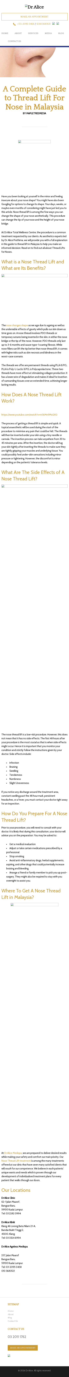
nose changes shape (17, 325)
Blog (10, 1318)
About (18, 33)
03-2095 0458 (26, 24)
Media (48, 33)
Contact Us (14, 41)
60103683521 (44, 24)
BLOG (61, 33)
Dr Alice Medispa (13, 1153)
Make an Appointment (34, 16)
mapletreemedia (36, 113)
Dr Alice (29, 1370)
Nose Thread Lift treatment (16, 1160)
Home (4, 33)
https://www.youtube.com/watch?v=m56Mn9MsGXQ (29, 414)
